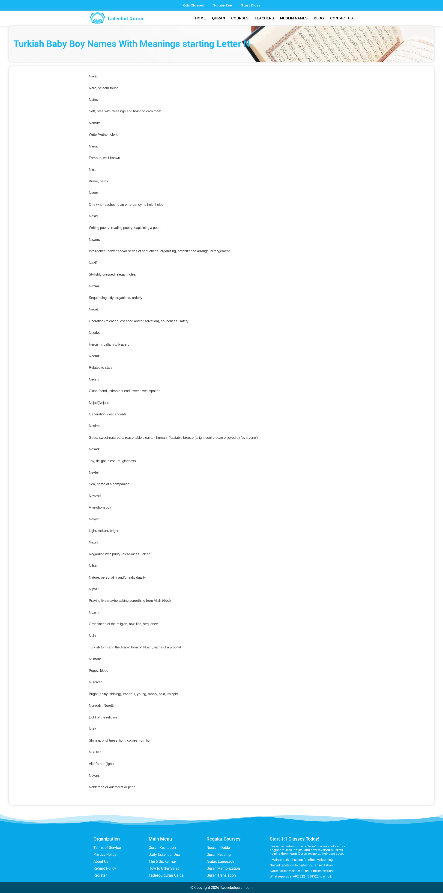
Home (200, 18)
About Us (100, 861)
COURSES (239, 18)
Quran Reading (219, 854)
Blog (319, 18)
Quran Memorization (223, 868)
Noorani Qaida (218, 847)
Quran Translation (221, 875)
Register (100, 875)
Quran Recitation (162, 847)
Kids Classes (193, 5)
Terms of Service (107, 847)
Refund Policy (104, 868)
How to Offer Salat (164, 868)
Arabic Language (220, 861)
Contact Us (341, 18)
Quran (218, 18)
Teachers (264, 18)
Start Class (250, 5)
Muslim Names (294, 18)
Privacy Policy (104, 854)
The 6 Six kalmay (163, 861)
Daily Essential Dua (164, 854)
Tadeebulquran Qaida (166, 875)
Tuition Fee (222, 5)
